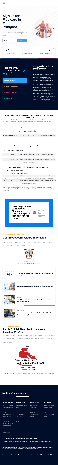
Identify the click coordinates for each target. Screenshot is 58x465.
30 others (51, 154)
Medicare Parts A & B (6, 409)
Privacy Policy (34, 438)
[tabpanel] (43, 83)
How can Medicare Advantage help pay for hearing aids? (21, 414)
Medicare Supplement (27, 50)
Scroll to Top (28, 460)
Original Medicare (9, 50)
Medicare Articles (6, 432)
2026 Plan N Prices (33, 412)
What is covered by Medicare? (8, 407)
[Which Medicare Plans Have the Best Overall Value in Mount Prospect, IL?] (9, 299)
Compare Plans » (38, 263)
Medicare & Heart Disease (21, 418)
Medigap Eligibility (33, 407)
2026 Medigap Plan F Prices (35, 410)
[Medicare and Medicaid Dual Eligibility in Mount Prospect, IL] (9, 286)
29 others (51, 156)
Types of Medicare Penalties (8, 414)
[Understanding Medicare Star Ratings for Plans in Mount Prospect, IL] (9, 273)
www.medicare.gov (14, 458)
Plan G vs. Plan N (33, 405)
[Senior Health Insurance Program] (29, 358)
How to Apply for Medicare (7, 405)
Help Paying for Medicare (7, 423)
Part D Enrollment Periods (49, 405)
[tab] (14, 81)
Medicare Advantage (45, 50)
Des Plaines (49, 441)
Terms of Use (28, 438)
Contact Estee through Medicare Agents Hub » (41, 215)
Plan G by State (33, 409)
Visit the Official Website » (7, 342)
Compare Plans (21, 40)
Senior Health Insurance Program (25, 335)
